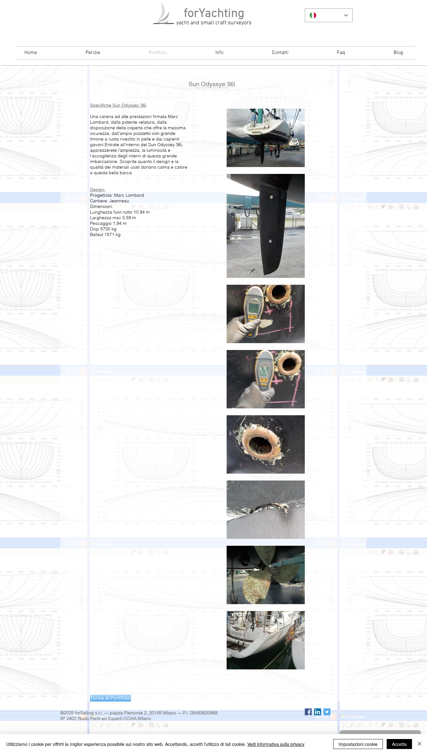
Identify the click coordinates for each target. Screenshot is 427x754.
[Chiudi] (419, 744)
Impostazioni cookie (358, 744)
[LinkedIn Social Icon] (317, 711)
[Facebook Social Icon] (308, 711)
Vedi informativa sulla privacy (275, 744)
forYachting (214, 13)
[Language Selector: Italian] (329, 15)
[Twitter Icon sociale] (327, 711)
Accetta (399, 744)
